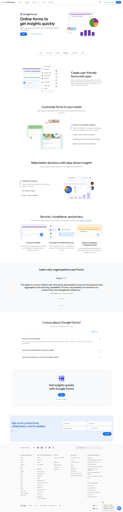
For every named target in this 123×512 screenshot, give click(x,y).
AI (39, 2)
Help (60, 505)
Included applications (26, 455)
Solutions (20, 2)
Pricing (44, 2)
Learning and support (93, 455)
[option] (40, 53)
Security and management (44, 455)
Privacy (30, 505)
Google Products (52, 505)
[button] (119, 508)
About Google (43, 505)
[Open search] (100, 2)
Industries (34, 2)
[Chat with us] (119, 508)
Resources (51, 2)
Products (27, 2)
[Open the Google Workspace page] (8, 2)
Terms (36, 505)
